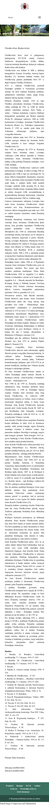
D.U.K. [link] (28, 785)
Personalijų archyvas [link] (28, 788)
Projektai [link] (9, 785)
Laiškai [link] (37, 785)
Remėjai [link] (19, 785)
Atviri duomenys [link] (23, 791)
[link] (24, 6)
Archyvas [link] (13, 788)
